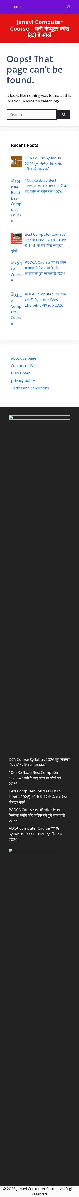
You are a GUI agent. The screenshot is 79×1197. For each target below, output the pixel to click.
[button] (69, 7)
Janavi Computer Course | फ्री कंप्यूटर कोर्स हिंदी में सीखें (39, 28)
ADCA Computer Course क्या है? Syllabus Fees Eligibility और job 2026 (35, 834)
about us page (23, 358)
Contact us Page (25, 365)
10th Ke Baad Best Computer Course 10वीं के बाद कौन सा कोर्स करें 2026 (35, 778)
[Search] (63, 115)
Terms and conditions (30, 387)
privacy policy (23, 380)
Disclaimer (20, 373)
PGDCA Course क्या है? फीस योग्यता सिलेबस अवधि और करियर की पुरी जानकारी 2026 (37, 815)
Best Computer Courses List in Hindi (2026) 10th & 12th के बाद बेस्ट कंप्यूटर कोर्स (38, 796)
